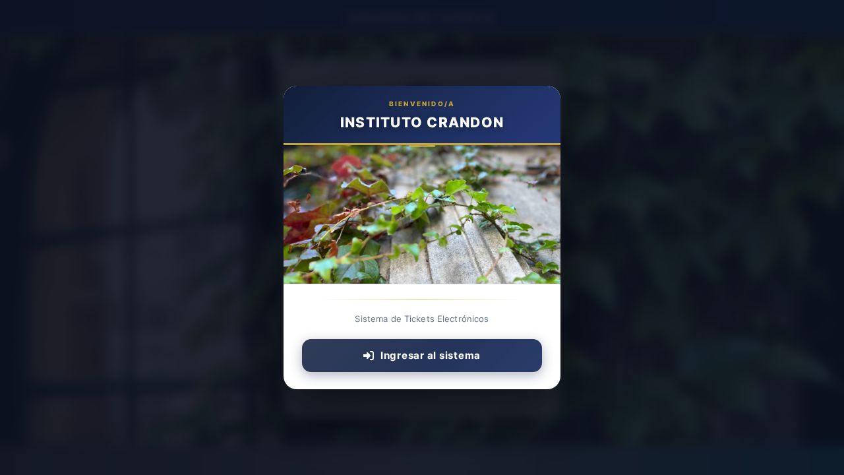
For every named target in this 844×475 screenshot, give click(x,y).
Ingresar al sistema (430, 355)
